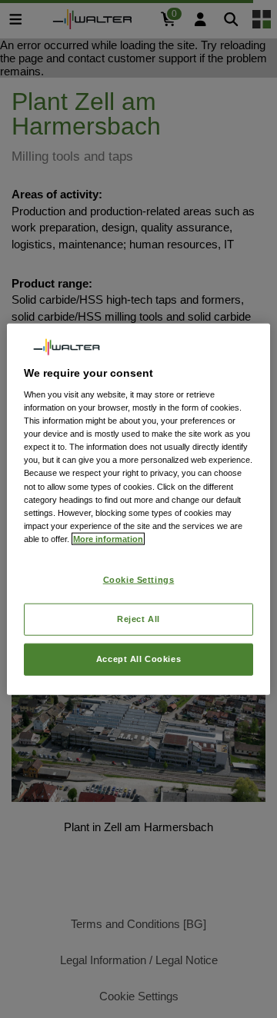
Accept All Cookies (138, 658)
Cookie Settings (139, 579)
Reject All (138, 618)
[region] (138, 509)
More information (108, 538)
